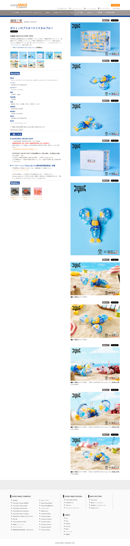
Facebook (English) (46, 516)
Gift (66, 518)
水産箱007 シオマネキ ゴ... (14, 198)
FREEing (68, 523)
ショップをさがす (91, 8)
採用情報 (117, 8)
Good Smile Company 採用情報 (20, 503)
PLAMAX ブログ (95, 508)
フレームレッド (16, 45)
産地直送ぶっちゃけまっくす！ (98, 505)
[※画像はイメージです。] (95, 294)
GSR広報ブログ (70, 502)
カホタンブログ (45, 500)
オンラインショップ (76, 8)
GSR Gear (68, 505)
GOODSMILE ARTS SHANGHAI (21, 511)
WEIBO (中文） (45, 511)
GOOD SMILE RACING (71, 500)
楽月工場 (15, 519)
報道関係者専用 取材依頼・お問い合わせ (23, 529)
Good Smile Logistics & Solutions (21, 513)
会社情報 (15, 500)
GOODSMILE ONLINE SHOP (20, 508)
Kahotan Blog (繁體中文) (47, 505)
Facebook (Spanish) (46, 527)
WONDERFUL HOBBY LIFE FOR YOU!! (23, 516)
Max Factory (94, 500)
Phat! (67, 521)
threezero (68, 526)
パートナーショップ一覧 (21, 170)
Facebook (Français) (46, 519)
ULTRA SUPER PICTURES (19, 521)
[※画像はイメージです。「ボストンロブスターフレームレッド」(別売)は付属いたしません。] (95, 379)
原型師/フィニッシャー (18, 524)
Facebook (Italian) (45, 529)
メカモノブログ (45, 508)
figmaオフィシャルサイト (97, 502)
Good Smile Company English (20, 505)
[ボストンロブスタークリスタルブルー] (95, 55)
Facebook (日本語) (45, 513)
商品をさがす (63, 8)
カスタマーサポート (105, 8)
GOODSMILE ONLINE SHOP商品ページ (26, 149)
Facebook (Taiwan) (46, 521)
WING (67, 529)
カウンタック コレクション (72, 508)
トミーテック (69, 531)
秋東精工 (68, 534)
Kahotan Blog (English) (46, 503)
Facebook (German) (46, 524)
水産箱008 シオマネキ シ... (26, 198)
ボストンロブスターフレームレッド (23, 47)
